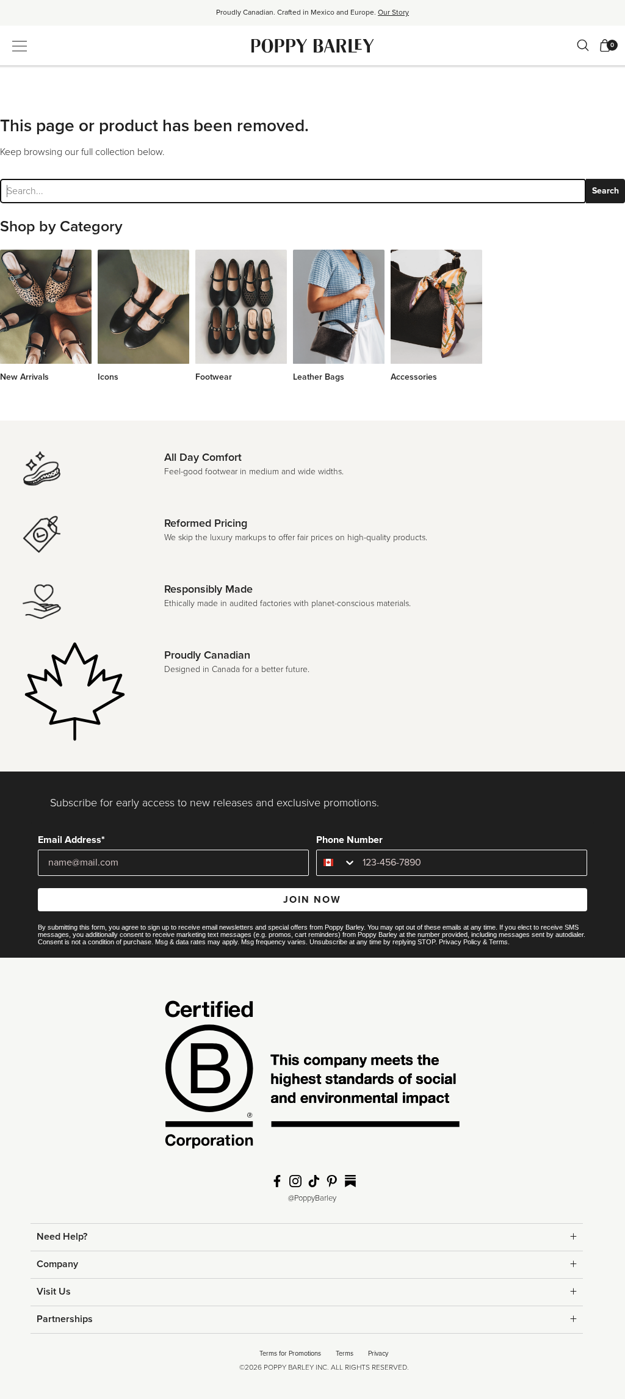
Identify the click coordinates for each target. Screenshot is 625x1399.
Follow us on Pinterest (332, 1181)
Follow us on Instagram (295, 1181)
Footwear (213, 377)
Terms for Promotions (290, 1353)
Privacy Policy (460, 941)
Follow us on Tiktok (314, 1181)
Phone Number (349, 840)
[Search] (583, 45)
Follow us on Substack (350, 1181)
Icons (108, 377)
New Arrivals (24, 377)
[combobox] (336, 862)
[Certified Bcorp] (312, 1078)
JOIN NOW (312, 900)
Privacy (378, 1353)
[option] (312, 16)
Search (605, 191)
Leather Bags (318, 377)
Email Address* (71, 840)
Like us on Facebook (277, 1181)
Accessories (414, 377)
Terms (498, 941)
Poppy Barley (312, 45)
